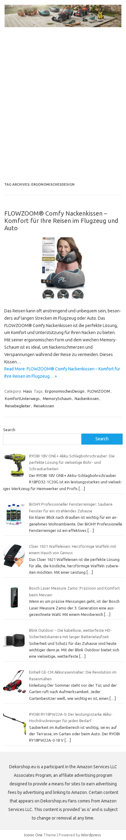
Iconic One (33, 835)
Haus (27, 391)
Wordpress (91, 835)
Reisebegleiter (18, 406)
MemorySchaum (57, 398)
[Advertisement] (63, 110)
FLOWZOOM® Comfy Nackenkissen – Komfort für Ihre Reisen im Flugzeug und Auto (61, 220)
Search (9, 429)
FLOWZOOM (98, 391)
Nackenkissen (87, 398)
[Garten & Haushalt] (63, 25)
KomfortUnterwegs (22, 398)
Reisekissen (44, 406)
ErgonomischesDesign (64, 391)
